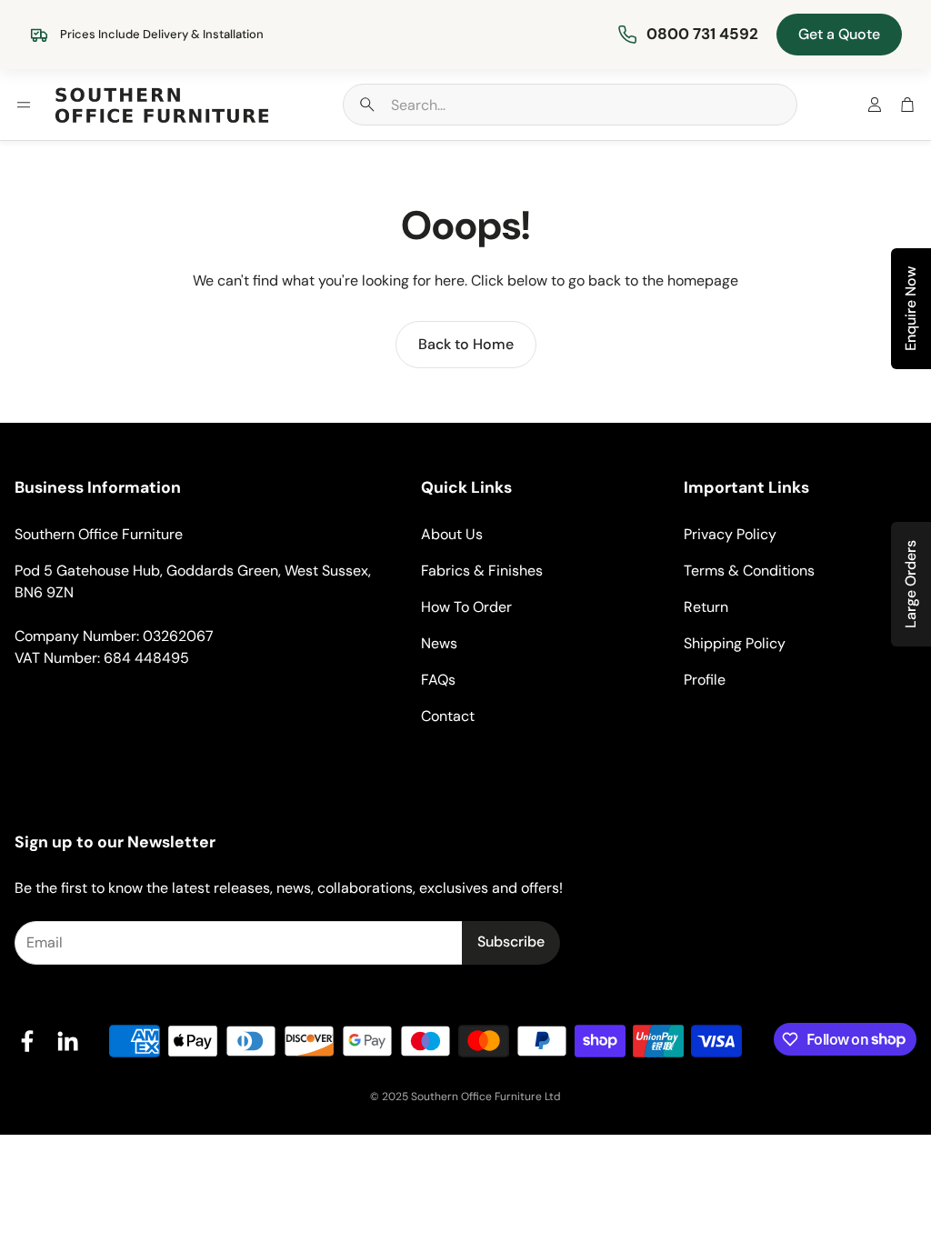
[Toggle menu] (24, 104)
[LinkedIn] (67, 1041)
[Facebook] (27, 1041)
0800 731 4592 (702, 34)
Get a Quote (839, 34)
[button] (570, 105)
